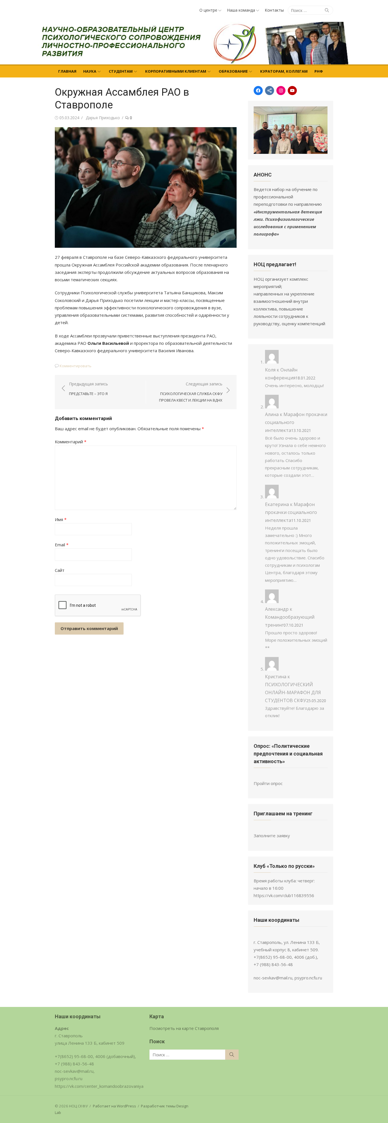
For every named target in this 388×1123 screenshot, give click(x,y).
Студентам (121, 71)
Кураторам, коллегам (284, 71)
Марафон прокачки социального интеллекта (291, 512)
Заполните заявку (272, 835)
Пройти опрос (268, 783)
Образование (233, 71)
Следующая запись (190, 391)
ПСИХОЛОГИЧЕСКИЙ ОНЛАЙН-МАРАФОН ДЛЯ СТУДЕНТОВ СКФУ (293, 692)
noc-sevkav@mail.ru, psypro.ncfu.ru (288, 978)
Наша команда (241, 10)
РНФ (318, 71)
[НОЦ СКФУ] (194, 43)
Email (61, 544)
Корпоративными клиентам (175, 71)
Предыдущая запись (88, 388)
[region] (290, 130)
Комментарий (70, 441)
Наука (89, 71)
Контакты (274, 10)
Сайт (59, 570)
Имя (60, 519)
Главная (67, 71)
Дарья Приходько (103, 117)
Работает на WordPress (114, 1106)
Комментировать (75, 365)
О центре (208, 10)
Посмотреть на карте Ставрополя (184, 1028)
